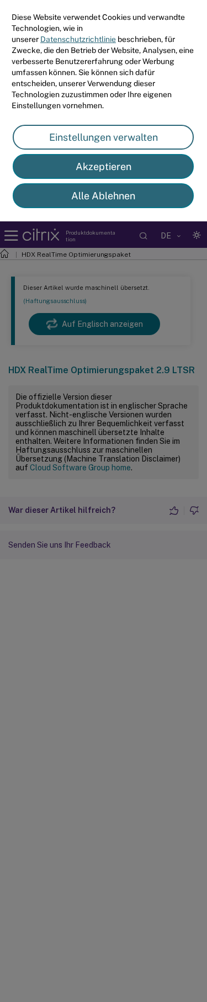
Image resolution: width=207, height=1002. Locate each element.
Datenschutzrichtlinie (78, 39)
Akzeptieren (103, 166)
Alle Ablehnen (103, 196)
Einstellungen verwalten (103, 137)
